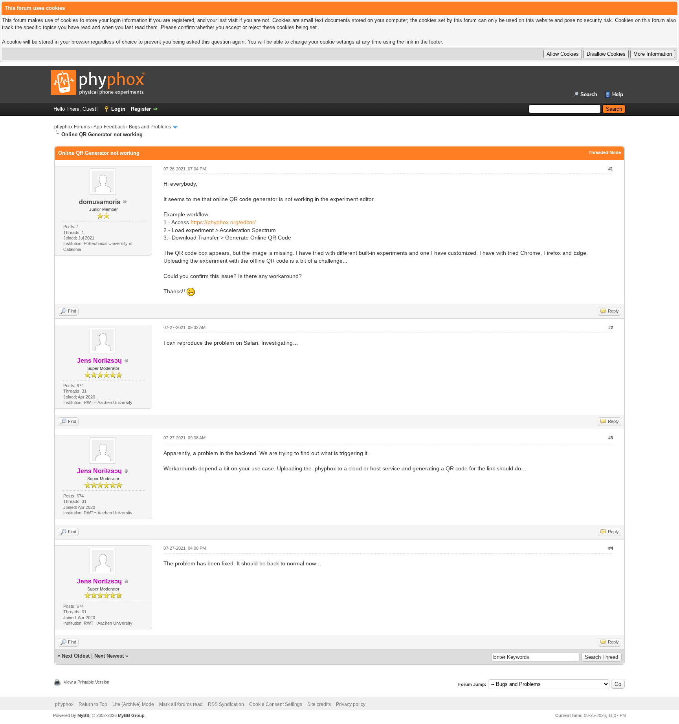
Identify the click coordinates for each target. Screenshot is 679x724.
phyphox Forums (72, 127)
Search (588, 94)
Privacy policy (350, 704)
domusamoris (99, 202)
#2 (610, 327)
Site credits (319, 704)
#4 (610, 548)
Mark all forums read (181, 704)
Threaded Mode (605, 152)
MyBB (83, 715)
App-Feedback (109, 127)
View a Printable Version (86, 682)
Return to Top (93, 704)
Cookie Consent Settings (275, 704)
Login (118, 109)
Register (141, 109)
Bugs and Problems (150, 127)
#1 (610, 168)
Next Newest (109, 656)
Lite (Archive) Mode (133, 704)
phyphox (64, 704)
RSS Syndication (226, 704)
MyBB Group (131, 715)
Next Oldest (76, 656)
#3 (610, 437)
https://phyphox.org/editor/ (223, 222)
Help (617, 94)
